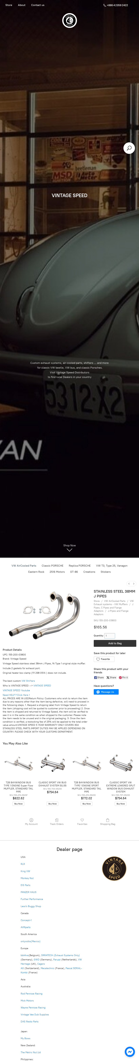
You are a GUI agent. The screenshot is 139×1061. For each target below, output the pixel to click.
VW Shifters (28, 680)
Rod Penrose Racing (31, 993)
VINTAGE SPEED (42, 685)
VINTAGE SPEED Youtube (16, 690)
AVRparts (26, 927)
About (21, 5)
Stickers (106, 571)
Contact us (37, 5)
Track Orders (57, 824)
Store (8, 5)
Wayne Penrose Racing (33, 1007)
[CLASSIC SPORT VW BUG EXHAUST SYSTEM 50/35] (52, 763)
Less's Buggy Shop (31, 906)
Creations (89, 571)
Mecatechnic (47, 968)
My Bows (25, 1038)
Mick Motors (27, 1000)
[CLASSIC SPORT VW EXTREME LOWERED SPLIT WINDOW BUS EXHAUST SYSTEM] (120, 763)
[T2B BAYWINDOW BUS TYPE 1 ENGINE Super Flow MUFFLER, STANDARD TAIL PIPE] (18, 763)
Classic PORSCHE (52, 565)
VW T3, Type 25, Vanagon (111, 565)
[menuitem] (129, 583)
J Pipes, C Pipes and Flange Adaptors (113, 607)
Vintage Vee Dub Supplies (35, 1014)
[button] (104, 659)
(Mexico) (36, 941)
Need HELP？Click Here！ (17, 695)
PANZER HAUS (28, 892)
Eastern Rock (36, 571)
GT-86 (74, 571)
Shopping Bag (107, 824)
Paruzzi (57, 959)
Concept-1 (26, 920)
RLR (23, 864)
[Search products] (129, 148)
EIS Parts (25, 885)
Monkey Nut (27, 878)
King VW (26, 871)
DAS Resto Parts (29, 1021)
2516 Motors (57, 571)
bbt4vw (25, 955)
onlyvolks (26, 941)
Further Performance (32, 899)
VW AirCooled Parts (24, 565)
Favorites (82, 824)
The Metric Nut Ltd (31, 1052)
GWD (36, 959)
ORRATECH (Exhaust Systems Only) (60, 955)
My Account (31, 824)
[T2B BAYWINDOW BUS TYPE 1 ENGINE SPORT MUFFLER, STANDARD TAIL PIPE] (86, 763)
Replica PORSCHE (80, 565)
